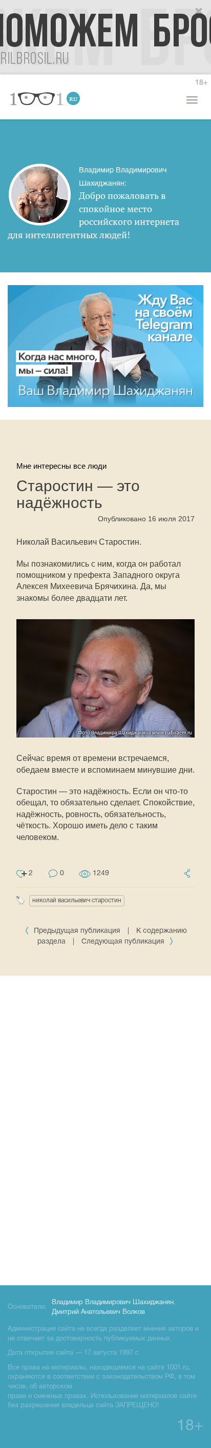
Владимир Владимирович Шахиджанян (113, 1303)
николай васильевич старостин (76, 900)
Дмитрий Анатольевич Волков (98, 1312)
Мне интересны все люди (61, 466)
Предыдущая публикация (77, 931)
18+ (201, 83)
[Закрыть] (199, 11)
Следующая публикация (123, 941)
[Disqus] (105, 1128)
